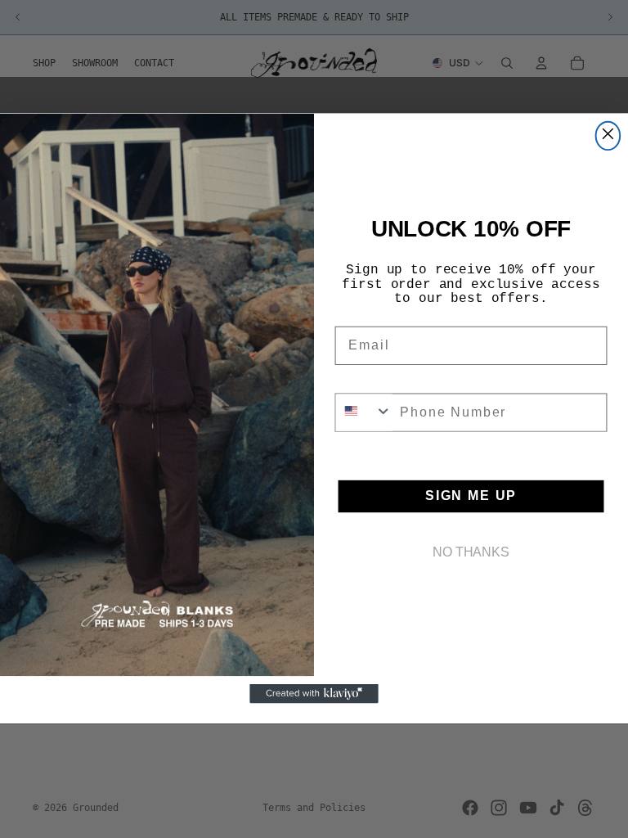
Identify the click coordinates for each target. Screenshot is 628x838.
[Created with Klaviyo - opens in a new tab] (314, 695)
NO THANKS (471, 553)
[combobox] (364, 412)
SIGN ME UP (471, 496)
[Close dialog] (608, 136)
